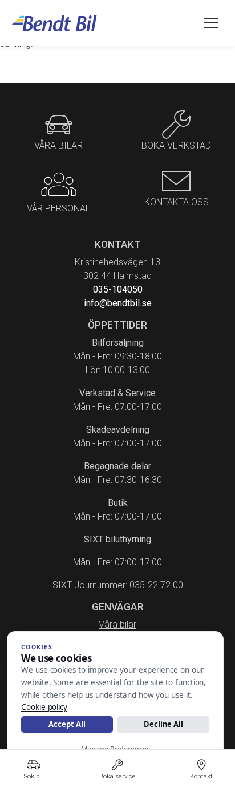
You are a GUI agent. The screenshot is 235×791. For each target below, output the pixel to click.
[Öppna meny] (211, 22)
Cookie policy (44, 707)
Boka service (117, 776)
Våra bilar (117, 624)
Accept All (66, 724)
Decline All (163, 724)
